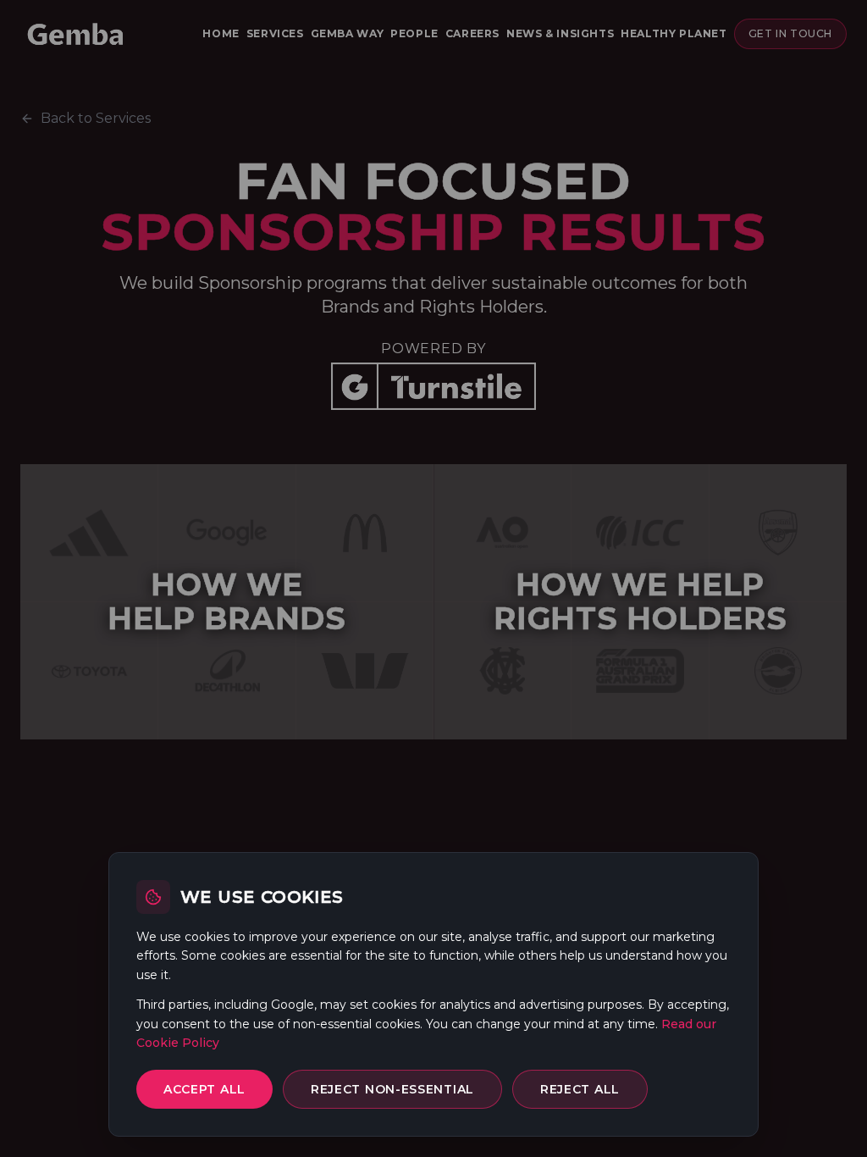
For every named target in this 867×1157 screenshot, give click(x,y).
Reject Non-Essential (392, 1089)
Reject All (580, 1089)
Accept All (204, 1089)
